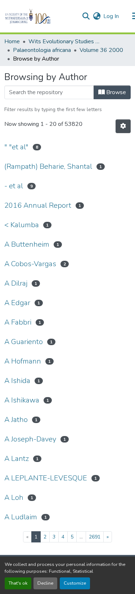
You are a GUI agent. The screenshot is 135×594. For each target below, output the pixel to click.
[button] (40, 16)
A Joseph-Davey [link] (30, 439)
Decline (45, 583)
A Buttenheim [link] (26, 244)
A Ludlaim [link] (20, 517)
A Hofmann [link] (22, 361)
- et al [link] (13, 186)
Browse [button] (115, 92)
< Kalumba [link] (21, 225)
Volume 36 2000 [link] (101, 50)
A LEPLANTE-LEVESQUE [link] (45, 478)
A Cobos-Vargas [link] (30, 264)
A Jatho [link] (16, 419)
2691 (94, 536)
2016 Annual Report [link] (37, 205)
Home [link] (12, 41)
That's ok (18, 583)
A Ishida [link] (17, 381)
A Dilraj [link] (15, 283)
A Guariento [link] (23, 342)
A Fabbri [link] (17, 322)
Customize (75, 583)
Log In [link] (111, 16)
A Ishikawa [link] (21, 400)
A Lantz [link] (16, 458)
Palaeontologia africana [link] (42, 50)
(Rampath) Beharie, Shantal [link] (48, 166)
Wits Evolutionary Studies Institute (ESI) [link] (64, 41)
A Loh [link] (13, 497)
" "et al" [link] (16, 147)
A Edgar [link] (17, 303)
